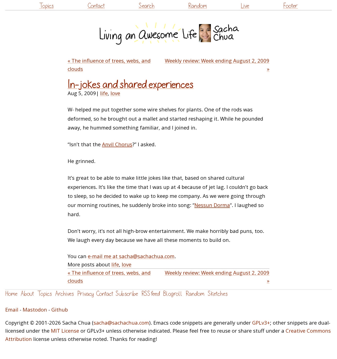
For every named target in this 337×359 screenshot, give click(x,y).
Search (147, 6)
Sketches (218, 294)
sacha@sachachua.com (121, 322)
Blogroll (172, 294)
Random (197, 6)
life (104, 93)
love (115, 93)
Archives (64, 294)
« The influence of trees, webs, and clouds (109, 64)
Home (11, 294)
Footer (290, 6)
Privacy (85, 294)
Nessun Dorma (212, 205)
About (27, 294)
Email (11, 309)
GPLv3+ (261, 322)
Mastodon (35, 309)
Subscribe (127, 294)
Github (59, 309)
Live (245, 6)
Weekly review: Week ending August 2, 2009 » (217, 64)
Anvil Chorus (117, 144)
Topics (46, 6)
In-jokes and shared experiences (130, 84)
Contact (96, 6)
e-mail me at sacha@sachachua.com (131, 256)
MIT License (65, 330)
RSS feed (150, 294)
